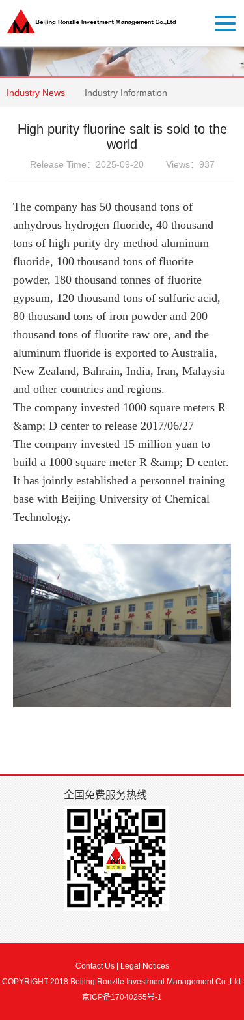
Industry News (36, 92)
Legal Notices (144, 965)
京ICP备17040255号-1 (122, 997)
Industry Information (126, 92)
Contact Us (95, 965)
